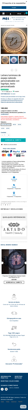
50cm (19, 124)
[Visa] (2, 401)
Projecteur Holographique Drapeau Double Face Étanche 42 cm (14, 276)
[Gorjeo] (5, 204)
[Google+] (9, 204)
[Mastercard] (14, 401)
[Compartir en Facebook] (3, 204)
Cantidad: (3, 132)
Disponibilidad (5, 94)
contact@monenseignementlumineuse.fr (12, 100)
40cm (14, 124)
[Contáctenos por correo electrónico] (1, 204)
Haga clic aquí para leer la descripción (11, 102)
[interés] (7, 204)
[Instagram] (6, 389)
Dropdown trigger (10, 14)
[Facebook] (2, 389)
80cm (7, 128)
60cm (2, 128)
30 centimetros (6, 124)
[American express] (8, 401)
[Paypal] (20, 401)
